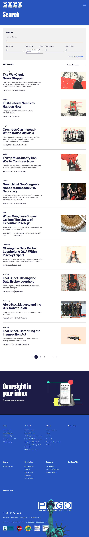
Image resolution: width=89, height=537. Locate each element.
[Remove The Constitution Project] (38, 51)
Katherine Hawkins (21, 145)
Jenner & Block (30, 233)
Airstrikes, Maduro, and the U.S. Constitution (22, 306)
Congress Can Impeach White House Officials (19, 131)
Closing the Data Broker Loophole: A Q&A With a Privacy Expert (20, 251)
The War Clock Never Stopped (13, 76)
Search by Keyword (11, 37)
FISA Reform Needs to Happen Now (19, 104)
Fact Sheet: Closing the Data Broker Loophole (19, 279)
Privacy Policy (31, 522)
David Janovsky (20, 90)
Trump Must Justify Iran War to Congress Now (20, 159)
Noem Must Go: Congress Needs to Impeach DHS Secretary (21, 187)
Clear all (41, 46)
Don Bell (17, 116)
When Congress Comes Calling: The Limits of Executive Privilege (20, 219)
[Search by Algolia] (76, 56)
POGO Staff (20, 233)
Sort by (69, 65)
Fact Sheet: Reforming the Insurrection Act (21, 332)
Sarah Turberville (23, 344)
